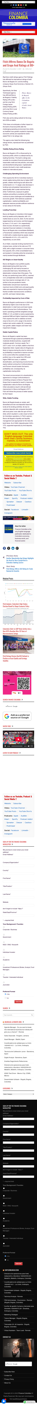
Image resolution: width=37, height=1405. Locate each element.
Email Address (8, 854)
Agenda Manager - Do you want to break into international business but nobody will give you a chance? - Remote (18, 1029)
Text (8, 998)
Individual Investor (9, 952)
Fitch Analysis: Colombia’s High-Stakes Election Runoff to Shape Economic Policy (16, 605)
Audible (24, 495)
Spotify (15, 498)
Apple (16, 495)
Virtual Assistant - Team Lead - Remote (17, 1330)
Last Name (7, 894)
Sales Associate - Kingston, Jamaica (16, 1036)
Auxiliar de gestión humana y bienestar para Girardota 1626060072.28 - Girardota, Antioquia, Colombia (19, 1308)
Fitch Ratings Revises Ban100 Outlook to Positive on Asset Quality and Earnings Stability (16, 658)
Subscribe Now (9, 1372)
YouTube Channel (18, 487)
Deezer (19, 502)
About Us (7, 1383)
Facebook (15, 510)
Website (7, 483)
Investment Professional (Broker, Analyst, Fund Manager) (18, 968)
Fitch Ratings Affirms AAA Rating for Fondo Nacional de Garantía (19, 570)
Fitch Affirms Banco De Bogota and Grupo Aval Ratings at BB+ (18, 63)
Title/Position (7, 886)
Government (7, 937)
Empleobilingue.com (12, 1270)
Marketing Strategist (11, 1314)
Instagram (8, 513)
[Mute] (29, 746)
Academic (6, 960)
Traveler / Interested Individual (13, 977)
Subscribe (17, 483)
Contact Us (8, 1375)
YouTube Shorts (25, 490)
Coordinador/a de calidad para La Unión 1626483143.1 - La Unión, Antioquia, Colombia (17, 1045)
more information (18, 459)
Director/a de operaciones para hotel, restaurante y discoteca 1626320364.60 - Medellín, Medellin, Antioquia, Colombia (18, 1067)
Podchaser (11, 505)
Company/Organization (11, 862)
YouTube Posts (10, 490)
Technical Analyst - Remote (13, 1296)
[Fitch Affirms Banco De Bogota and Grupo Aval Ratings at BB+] (18, 48)
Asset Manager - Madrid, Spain (14, 1039)
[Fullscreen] (32, 746)
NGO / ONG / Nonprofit (10, 944)
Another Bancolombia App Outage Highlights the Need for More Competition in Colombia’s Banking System (20, 560)
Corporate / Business (10, 929)
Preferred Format (9, 991)
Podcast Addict (26, 498)
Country (6, 870)
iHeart (6, 498)
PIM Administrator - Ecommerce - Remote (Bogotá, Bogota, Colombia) (18, 1301)
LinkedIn (25, 510)
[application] (18, 739)
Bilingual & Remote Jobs (13, 1022)
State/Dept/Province (10, 912)
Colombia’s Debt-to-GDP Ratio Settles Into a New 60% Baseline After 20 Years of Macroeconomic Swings (17, 631)
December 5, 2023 (15, 69)
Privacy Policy (9, 1379)
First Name (7, 878)
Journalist (6, 985)
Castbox (28, 502)
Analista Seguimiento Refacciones (16, 1061)
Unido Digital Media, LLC (18, 7)
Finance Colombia (24, 1393)
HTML (8, 994)
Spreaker (10, 502)
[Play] (5, 746)
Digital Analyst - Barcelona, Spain (15, 1057)
